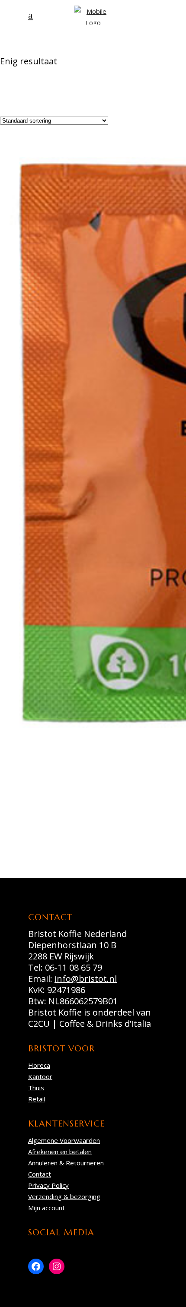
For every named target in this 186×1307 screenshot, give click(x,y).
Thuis (36, 1087)
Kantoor (40, 1076)
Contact (39, 1174)
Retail (36, 1099)
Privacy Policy (48, 1185)
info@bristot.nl (86, 978)
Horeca (39, 1065)
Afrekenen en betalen (60, 1151)
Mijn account (46, 1207)
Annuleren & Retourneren (66, 1162)
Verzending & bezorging (64, 1196)
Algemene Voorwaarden (64, 1140)
